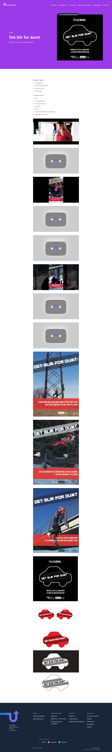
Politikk (89, 727)
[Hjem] (9, 4)
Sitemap (40, 747)
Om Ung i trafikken (93, 716)
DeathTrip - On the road (58, 719)
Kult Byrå (98, 747)
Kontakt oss (90, 721)
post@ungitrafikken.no (13, 727)
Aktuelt (89, 719)
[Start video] (56, 131)
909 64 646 (11, 728)
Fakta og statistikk (39, 716)
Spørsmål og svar (38, 719)
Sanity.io (98, 749)
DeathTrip (11, 32)
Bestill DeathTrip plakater (77, 721)
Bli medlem (90, 724)
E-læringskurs (73, 719)
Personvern (35, 747)
